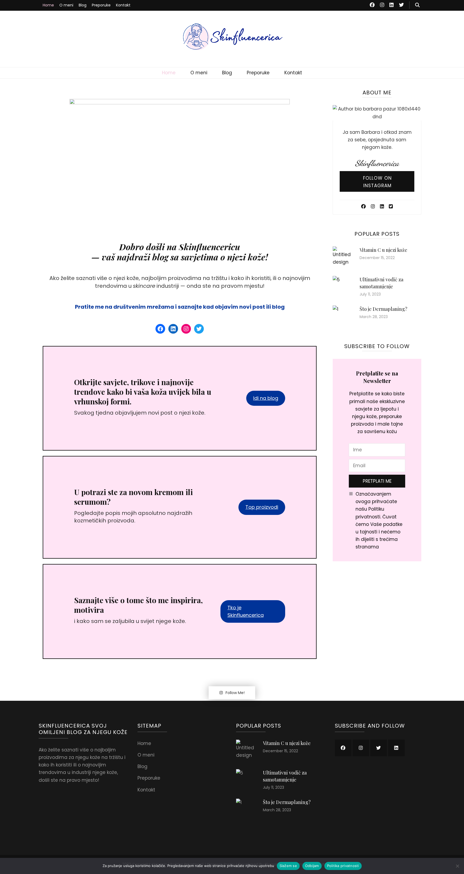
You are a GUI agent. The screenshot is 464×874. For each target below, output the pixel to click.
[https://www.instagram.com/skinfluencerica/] (361, 748)
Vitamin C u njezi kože (383, 250)
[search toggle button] (417, 5)
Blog (82, 5)
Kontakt (123, 5)
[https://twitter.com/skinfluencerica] (378, 748)
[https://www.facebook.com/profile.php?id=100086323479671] (343, 748)
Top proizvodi (261, 507)
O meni (66, 5)
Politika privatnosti (343, 866)
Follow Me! (235, 692)
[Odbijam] (457, 866)
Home (48, 5)
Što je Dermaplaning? (383, 309)
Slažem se (288, 866)
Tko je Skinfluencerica (245, 611)
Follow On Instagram (377, 182)
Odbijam (312, 866)
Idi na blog (265, 398)
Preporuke (101, 5)
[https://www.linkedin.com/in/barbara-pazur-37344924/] (396, 748)
